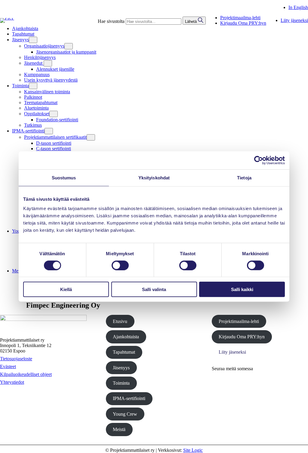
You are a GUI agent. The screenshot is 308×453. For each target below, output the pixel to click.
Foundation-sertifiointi (57, 119)
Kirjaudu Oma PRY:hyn (242, 336)
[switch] (120, 265)
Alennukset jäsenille (55, 69)
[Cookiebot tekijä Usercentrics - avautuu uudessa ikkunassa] (258, 160)
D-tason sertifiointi (53, 143)
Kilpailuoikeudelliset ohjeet (26, 374)
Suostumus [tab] (64, 177)
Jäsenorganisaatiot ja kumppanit (66, 51)
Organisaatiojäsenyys (44, 45)
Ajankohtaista (126, 336)
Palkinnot (33, 97)
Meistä (119, 429)
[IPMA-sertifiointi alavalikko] (49, 131)
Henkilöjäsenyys (40, 57)
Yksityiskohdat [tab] (154, 177)
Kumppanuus (37, 74)
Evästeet (8, 366)
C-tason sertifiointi (53, 148)
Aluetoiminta (36, 107)
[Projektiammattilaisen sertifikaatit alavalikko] (91, 137)
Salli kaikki (242, 289)
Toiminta (121, 383)
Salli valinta (154, 289)
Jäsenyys (121, 367)
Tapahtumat (124, 352)
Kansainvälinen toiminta (47, 91)
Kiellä (66, 289)
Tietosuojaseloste (16, 358)
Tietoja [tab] (244, 177)
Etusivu (120, 321)
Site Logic (193, 450)
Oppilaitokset (36, 113)
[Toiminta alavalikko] (33, 86)
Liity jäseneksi (232, 352)
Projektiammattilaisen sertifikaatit (55, 137)
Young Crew (125, 414)
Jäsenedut (34, 63)
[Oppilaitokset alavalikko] (53, 114)
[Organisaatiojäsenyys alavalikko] (68, 46)
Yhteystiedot (12, 382)
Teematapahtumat (40, 102)
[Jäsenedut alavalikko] (48, 63)
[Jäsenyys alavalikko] (33, 40)
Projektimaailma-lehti (239, 321)
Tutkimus (33, 125)
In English (298, 7)
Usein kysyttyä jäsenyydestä (51, 79)
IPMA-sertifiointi (129, 398)
